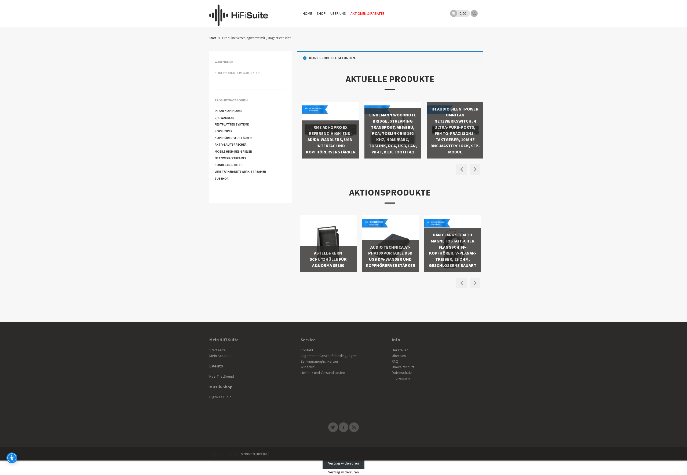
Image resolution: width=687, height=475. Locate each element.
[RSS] (354, 427)
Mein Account (220, 355)
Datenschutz (402, 372)
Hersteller (400, 350)
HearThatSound (221, 376)
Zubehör (222, 178)
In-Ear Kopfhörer (228, 111)
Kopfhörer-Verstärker (233, 138)
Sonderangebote (228, 165)
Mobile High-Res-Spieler (233, 151)
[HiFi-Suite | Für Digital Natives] (238, 13)
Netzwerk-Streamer (231, 158)
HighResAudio (220, 397)
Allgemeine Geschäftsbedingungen (329, 355)
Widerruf (308, 366)
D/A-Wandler (224, 118)
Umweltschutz (403, 366)
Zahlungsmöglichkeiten (319, 361)
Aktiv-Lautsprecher (231, 144)
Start (212, 38)
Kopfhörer (223, 131)
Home (307, 13)
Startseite (217, 350)
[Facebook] (343, 427)
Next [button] (475, 169)
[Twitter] (333, 427)
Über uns (338, 13)
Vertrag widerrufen (343, 463)
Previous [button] (461, 169)
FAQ (395, 361)
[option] (328, 130)
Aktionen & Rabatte (367, 13)
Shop (321, 13)
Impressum (401, 378)
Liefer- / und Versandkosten (323, 372)
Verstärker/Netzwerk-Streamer (240, 172)
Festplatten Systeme (232, 124)
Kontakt (307, 350)
